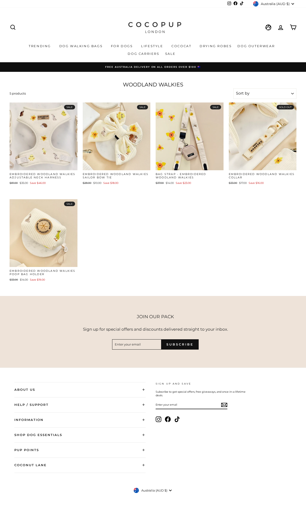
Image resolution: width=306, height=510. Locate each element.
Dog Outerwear (256, 46)
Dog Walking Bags (81, 46)
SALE (171, 54)
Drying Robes (216, 46)
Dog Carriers (143, 54)
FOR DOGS (122, 46)
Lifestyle (152, 46)
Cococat (182, 46)
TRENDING (40, 46)
